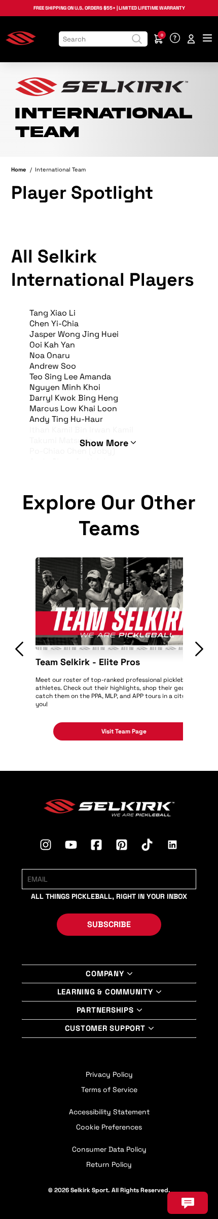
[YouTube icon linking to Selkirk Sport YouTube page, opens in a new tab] (71, 846)
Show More (104, 443)
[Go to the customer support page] (175, 39)
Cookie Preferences (109, 1126)
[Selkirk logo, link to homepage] (21, 43)
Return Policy (109, 1164)
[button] (19, 649)
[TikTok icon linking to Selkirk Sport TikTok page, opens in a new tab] (147, 846)
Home (18, 169)
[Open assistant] (187, 1203)
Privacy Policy (109, 1074)
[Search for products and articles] (137, 39)
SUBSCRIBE (109, 924)
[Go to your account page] (191, 39)
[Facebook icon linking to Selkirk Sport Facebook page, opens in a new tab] (96, 846)
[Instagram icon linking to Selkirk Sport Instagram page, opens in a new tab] (46, 846)
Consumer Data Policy (109, 1149)
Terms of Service (109, 1089)
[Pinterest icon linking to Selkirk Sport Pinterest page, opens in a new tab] (122, 846)
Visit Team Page (124, 731)
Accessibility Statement (109, 1111)
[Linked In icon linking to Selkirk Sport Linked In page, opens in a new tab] (172, 846)
